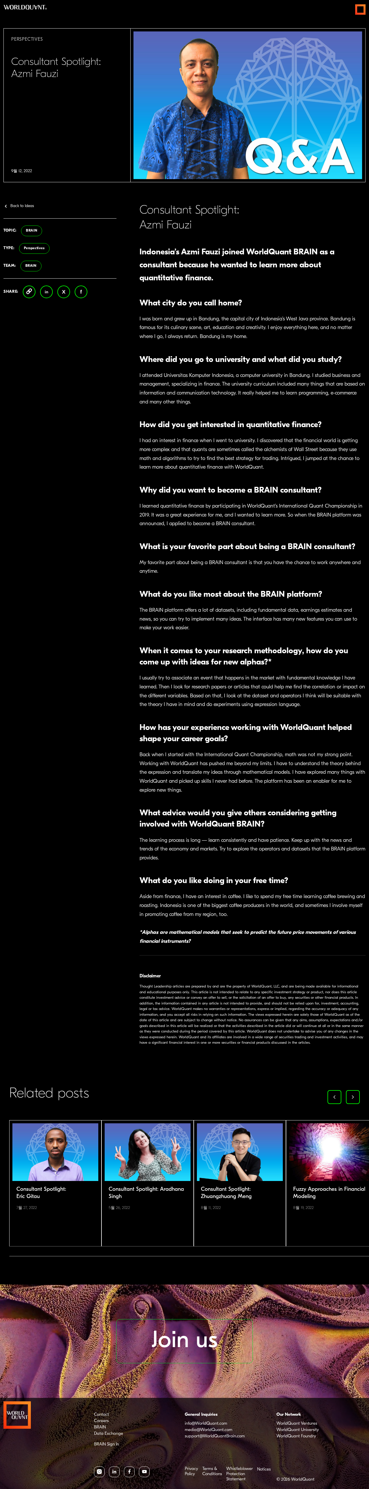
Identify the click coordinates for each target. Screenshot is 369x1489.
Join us (185, 1341)
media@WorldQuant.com (208, 1430)
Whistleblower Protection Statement (239, 1474)
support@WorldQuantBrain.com (215, 1436)
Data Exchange (108, 1434)
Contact (101, 1415)
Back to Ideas (22, 206)
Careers (101, 1421)
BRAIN (31, 230)
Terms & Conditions (212, 1471)
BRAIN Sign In (106, 1444)
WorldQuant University (297, 1430)
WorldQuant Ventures (296, 1424)
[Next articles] (353, 1097)
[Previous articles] (334, 1097)
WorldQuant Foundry (296, 1436)
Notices (264, 1469)
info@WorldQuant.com (206, 1424)
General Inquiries (201, 1415)
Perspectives (34, 248)
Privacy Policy (191, 1471)
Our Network (288, 1415)
